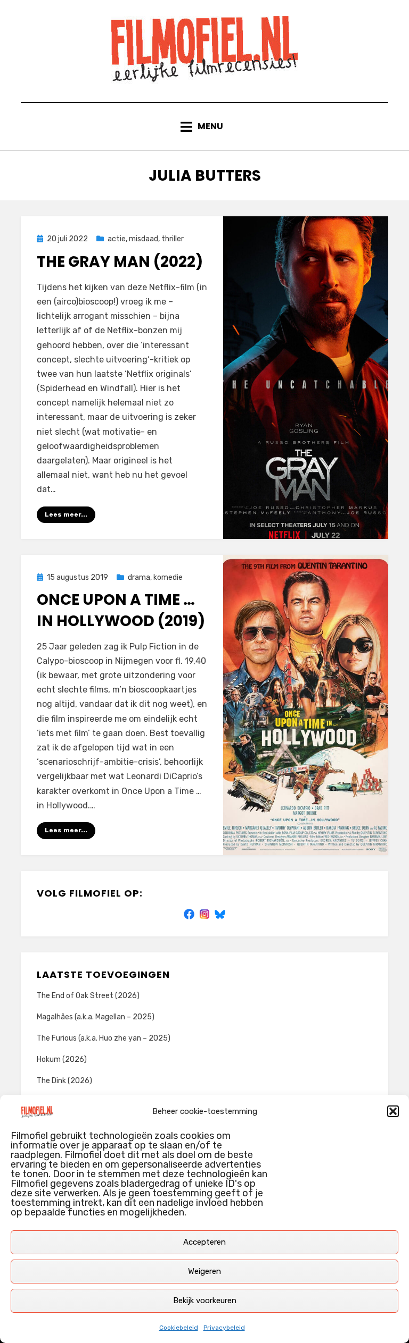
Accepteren (204, 1242)
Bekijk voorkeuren (204, 1300)
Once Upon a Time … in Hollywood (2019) (121, 610)
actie (117, 238)
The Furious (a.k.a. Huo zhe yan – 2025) (103, 1038)
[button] (393, 1111)
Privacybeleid (224, 1327)
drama (139, 577)
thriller (172, 238)
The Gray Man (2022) (120, 261)
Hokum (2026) (62, 1059)
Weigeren (204, 1271)
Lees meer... (66, 514)
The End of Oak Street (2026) (88, 995)
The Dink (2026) (64, 1080)
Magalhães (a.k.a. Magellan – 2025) (95, 1016)
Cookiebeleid (178, 1327)
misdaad (143, 238)
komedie (168, 577)
